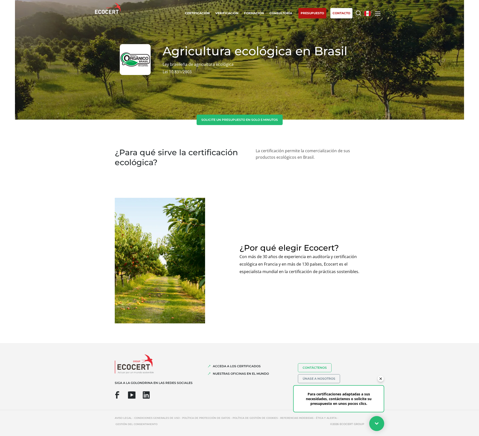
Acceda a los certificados (237, 366)
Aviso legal (123, 418)
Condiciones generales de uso (157, 418)
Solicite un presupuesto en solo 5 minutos (239, 120)
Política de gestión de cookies (255, 418)
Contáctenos (315, 367)
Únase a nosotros (319, 378)
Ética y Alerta (326, 418)
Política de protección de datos (206, 418)
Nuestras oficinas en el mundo (241, 373)
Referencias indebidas (296, 418)
